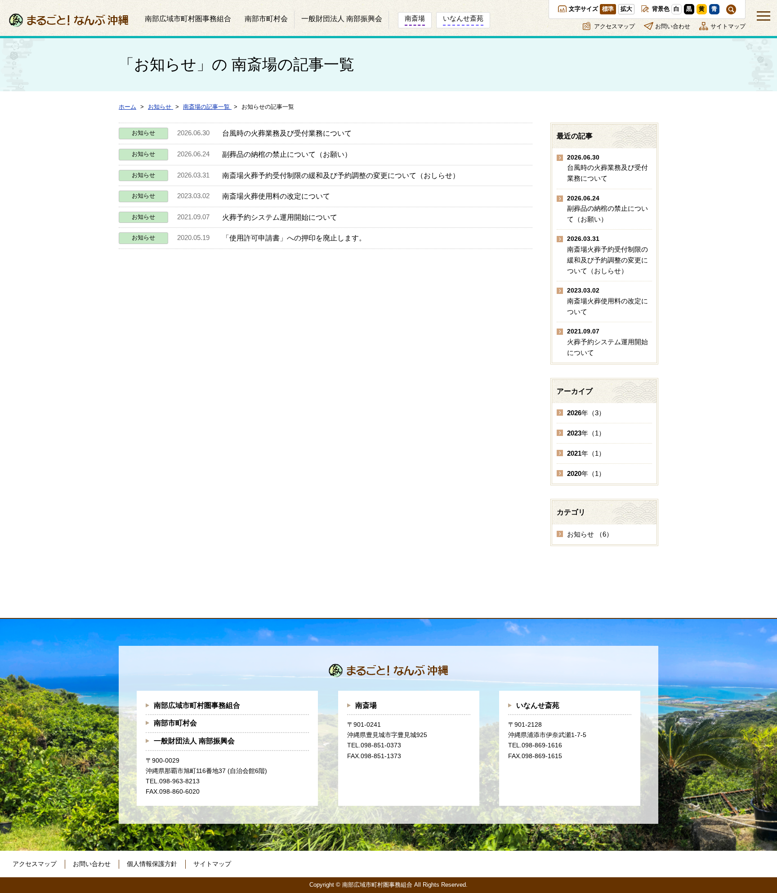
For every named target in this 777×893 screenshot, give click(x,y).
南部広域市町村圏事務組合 (197, 705)
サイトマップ (728, 26)
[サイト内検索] (731, 9)
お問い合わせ (672, 26)
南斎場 (366, 705)
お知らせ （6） (590, 534)
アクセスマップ (614, 26)
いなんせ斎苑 (537, 705)
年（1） (586, 433)
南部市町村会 (175, 723)
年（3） (586, 413)
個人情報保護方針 (152, 863)
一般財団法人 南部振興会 (194, 741)
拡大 (626, 8)
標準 (608, 8)
